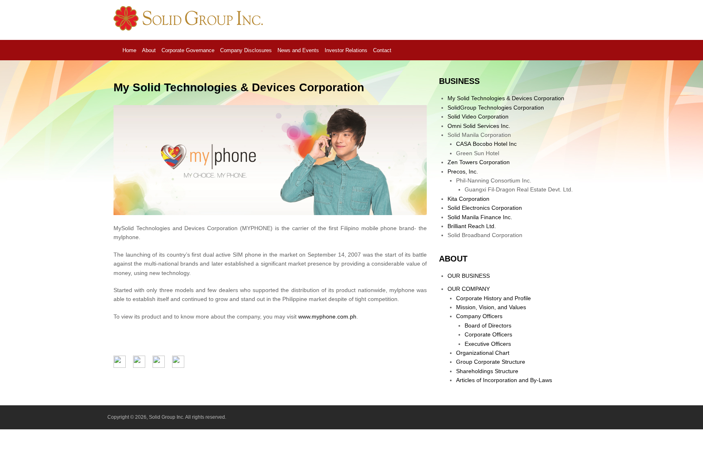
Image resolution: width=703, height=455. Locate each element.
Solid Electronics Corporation (485, 207)
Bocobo (486, 144)
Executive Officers (488, 344)
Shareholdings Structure (487, 371)
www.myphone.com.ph (327, 316)
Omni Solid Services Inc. (479, 126)
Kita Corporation (468, 199)
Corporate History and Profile (493, 298)
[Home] (190, 28)
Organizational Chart (482, 352)
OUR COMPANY (469, 289)
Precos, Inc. (463, 171)
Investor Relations (346, 50)
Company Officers (479, 316)
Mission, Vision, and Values (491, 307)
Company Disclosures (246, 50)
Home (129, 50)
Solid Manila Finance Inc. (480, 217)
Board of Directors (488, 325)
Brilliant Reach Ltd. (472, 226)
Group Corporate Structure (490, 361)
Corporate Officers (488, 334)
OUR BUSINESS (469, 276)
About (149, 50)
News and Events (298, 50)
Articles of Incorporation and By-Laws (504, 380)
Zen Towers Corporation (479, 162)
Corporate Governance (188, 50)
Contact (382, 50)
